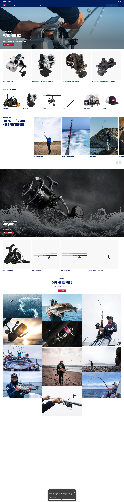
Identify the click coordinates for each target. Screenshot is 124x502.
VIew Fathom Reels (8, 44)
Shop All (120, 237)
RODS (64, 108)
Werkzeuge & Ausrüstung (36, 5)
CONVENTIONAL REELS (27, 108)
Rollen (9, 5)
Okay (62, 499)
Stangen (14, 5)
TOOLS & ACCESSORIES (87, 108)
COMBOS (44, 108)
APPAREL (44, 5)
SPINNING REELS (6, 108)
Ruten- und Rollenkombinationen (24, 5)
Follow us (62, 290)
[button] (117, 162)
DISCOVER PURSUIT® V (8, 232)
